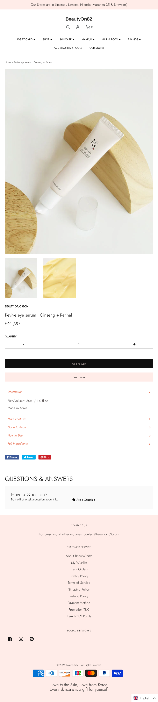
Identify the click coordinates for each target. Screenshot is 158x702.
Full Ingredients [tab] (18, 443)
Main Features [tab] (17, 419)
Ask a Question (85, 500)
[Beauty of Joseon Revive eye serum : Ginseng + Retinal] (21, 278)
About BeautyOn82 (79, 555)
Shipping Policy (78, 589)
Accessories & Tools (68, 48)
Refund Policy (79, 596)
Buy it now (79, 377)
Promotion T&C (79, 609)
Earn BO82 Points (79, 616)
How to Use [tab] (15, 435)
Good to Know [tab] (17, 427)
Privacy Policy (79, 576)
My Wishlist (79, 562)
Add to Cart (79, 364)
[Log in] (77, 27)
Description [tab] (15, 392)
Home (8, 62)
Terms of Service (79, 582)
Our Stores (96, 48)
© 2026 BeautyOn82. (68, 665)
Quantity (10, 336)
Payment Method (79, 602)
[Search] (67, 27)
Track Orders (79, 569)
